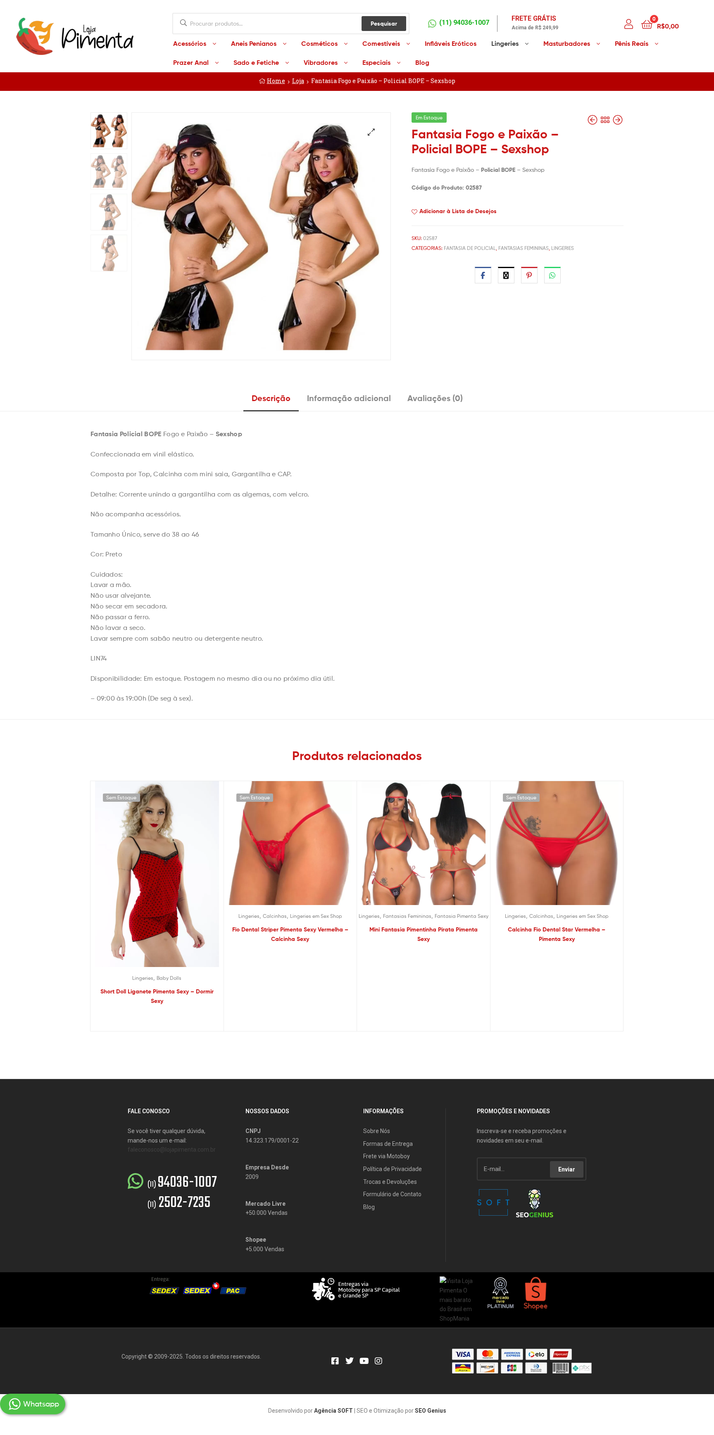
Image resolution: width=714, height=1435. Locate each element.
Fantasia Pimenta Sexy (461, 916)
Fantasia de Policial (470, 248)
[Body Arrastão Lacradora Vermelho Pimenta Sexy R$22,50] (593, 120)
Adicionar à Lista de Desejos (458, 211)
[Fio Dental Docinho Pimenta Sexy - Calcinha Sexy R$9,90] (618, 120)
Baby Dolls (169, 978)
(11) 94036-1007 (464, 22)
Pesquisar (384, 23)
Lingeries (562, 248)
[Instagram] (378, 1361)
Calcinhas (275, 916)
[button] (371, 132)
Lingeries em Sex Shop (316, 916)
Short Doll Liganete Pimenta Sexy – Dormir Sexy (157, 996)
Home (276, 81)
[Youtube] (364, 1361)
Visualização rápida (167, 883)
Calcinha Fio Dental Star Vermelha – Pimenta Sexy (556, 934)
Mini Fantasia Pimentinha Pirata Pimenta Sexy (423, 934)
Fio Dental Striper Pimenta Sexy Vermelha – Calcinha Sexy (290, 934)
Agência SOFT (333, 1410)
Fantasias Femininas (523, 248)
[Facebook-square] (335, 1361)
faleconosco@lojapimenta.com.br (172, 1149)
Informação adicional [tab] (349, 398)
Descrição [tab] (271, 398)
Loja (298, 81)
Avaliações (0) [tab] (435, 398)
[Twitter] (349, 1361)
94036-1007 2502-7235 (182, 1193)
